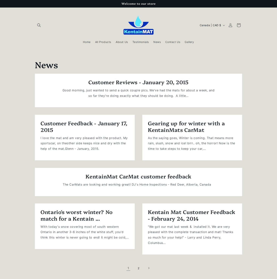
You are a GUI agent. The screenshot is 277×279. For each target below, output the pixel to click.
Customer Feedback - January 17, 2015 (84, 126)
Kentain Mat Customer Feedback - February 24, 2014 (191, 215)
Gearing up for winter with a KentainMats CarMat (186, 126)
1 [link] (128, 268)
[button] (39, 25)
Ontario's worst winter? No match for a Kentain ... (77, 215)
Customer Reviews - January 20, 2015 (138, 82)
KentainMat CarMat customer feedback (138, 176)
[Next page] (149, 268)
